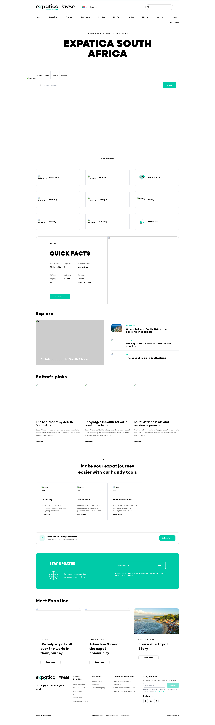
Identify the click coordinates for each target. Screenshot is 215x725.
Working (160, 17)
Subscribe (172, 685)
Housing (101, 17)
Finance (69, 17)
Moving (145, 17)
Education (53, 17)
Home (38, 17)
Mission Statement (80, 701)
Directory (175, 17)
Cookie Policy (125, 716)
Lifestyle (116, 17)
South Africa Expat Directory (124, 688)
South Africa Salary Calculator (62, 537)
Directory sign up (98, 688)
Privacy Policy (127, 576)
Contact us (77, 691)
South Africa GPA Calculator (124, 691)
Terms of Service (111, 716)
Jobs (47, 75)
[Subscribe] (162, 565)
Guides (40, 75)
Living (131, 17)
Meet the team (79, 688)
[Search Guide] (41, 85)
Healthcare (85, 17)
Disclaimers (174, 22)
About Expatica (79, 684)
